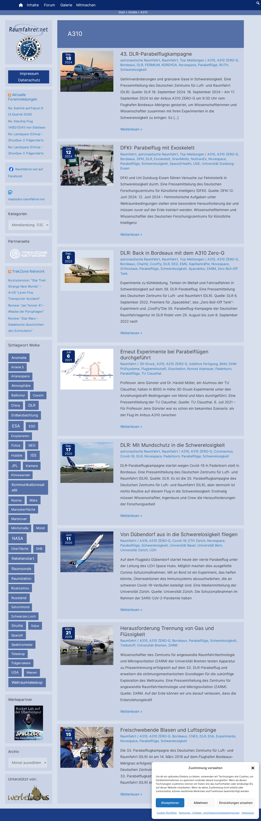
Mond (40, 528)
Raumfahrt (170, 60)
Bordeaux (127, 65)
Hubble (16, 455)
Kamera (32, 466)
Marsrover (19, 519)
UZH (152, 550)
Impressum (248, 812)
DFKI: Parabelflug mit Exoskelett (157, 148)
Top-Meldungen (192, 60)
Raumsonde (21, 569)
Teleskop (18, 654)
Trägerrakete (21, 663)
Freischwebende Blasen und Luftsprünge (168, 730)
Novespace (187, 65)
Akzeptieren (170, 803)
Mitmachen (86, 5)
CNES (193, 736)
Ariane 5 (17, 367)
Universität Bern (209, 545)
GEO (31, 445)
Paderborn (223, 369)
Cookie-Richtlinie (167, 812)
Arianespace (20, 376)
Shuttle (17, 626)
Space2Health (180, 164)
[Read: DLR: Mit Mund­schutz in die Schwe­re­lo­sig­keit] (86, 462)
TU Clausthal (151, 373)
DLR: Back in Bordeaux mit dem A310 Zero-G (172, 253)
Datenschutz (29, 80)
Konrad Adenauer (200, 369)
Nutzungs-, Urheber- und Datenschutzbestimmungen (209, 812)
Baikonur (18, 395)
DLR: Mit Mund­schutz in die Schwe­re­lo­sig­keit (172, 445)
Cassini (38, 395)
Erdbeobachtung (24, 415)
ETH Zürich (196, 541)
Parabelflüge (207, 65)
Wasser (32, 672)
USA (15, 672)
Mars (34, 500)
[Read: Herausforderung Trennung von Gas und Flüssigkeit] (86, 645)
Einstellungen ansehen (236, 803)
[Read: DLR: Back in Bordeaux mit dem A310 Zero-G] (86, 270)
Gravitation (176, 369)
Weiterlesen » (131, 130)
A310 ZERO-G (227, 60)
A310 (211, 60)
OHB (39, 549)
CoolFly (155, 264)
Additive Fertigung (203, 364)
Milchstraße (20, 528)
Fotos (15, 445)
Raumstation (21, 578)
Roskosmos (20, 588)
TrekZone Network (28, 271)
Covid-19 (127, 456)
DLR (31, 405)
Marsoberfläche (23, 509)
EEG (174, 264)
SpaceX (17, 635)
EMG (183, 264)
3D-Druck (147, 364)
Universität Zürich (134, 550)
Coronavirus (223, 451)
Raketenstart (23, 558)
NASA (17, 538)
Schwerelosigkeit (133, 69)
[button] (253, 768)
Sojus (35, 626)
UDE (196, 164)
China (15, 405)
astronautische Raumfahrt (140, 60)
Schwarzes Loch (23, 616)
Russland (19, 598)
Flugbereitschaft (153, 369)
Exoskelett (162, 159)
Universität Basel (183, 545)
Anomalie (19, 358)
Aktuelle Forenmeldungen (22, 97)
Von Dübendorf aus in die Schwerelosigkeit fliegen (179, 534)
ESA (16, 426)
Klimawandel (20, 475)
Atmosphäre (21, 386)
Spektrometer (22, 645)
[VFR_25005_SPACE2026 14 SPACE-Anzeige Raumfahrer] (28, 723)
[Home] (21, 5)
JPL (15, 466)
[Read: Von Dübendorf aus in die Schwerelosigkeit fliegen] (86, 551)
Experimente (225, 736)
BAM (223, 364)
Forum (49, 5)
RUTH (223, 65)
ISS (33, 455)
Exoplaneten (20, 436)
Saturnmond (20, 607)
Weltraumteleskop (27, 682)
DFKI (140, 159)
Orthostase (128, 269)
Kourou (16, 500)
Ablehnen (201, 803)
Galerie (66, 5)
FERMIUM (152, 65)
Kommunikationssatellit (28, 487)
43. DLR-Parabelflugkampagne (156, 54)
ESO (32, 426)
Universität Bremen (151, 645)
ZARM (211, 269)
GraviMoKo (180, 159)
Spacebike (197, 269)
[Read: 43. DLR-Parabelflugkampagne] (86, 71)
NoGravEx (199, 159)
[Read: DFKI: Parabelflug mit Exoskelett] (86, 165)
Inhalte (33, 5)
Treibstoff (127, 645)
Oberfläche (19, 549)
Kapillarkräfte (199, 264)
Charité (142, 264)
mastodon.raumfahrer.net (26, 199)
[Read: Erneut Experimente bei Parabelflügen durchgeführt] (86, 369)
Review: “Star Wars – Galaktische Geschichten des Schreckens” (26, 324)
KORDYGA (169, 65)
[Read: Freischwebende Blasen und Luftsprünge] (86, 747)
